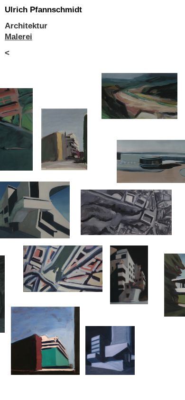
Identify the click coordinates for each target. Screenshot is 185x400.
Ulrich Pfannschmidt (43, 9)
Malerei (18, 36)
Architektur (26, 25)
